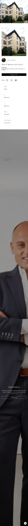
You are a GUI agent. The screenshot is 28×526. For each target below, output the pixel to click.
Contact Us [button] (14, 397)
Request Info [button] (14, 74)
